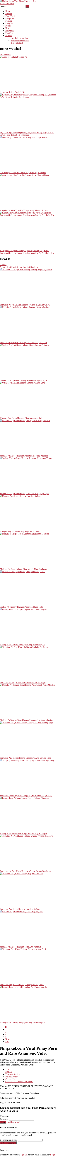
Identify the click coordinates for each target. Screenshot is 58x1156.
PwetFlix (9, 33)
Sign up (24, 1155)
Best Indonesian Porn (20, 38)
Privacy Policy (11, 1077)
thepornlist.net (17, 43)
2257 (7, 1069)
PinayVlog (10, 16)
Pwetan (8, 13)
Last (7, 1041)
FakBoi (8, 21)
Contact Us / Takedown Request (19, 1081)
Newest (3, 264)
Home (8, 11)
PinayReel (9, 18)
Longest (26, 267)
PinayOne (9, 30)
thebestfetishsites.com (20, 40)
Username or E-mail (8, 1140)
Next (7, 1039)
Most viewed (16, 267)
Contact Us (10, 1079)
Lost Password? (13, 1122)
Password (4, 1119)
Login (3, 1122)
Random (34, 267)
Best (9, 267)
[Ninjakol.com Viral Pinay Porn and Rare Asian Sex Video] (20, 3)
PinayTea (9, 23)
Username (4, 1116)
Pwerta (8, 26)
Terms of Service (12, 1074)
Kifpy (7, 28)
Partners (8, 35)
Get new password (8, 1143)
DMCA (8, 1072)
